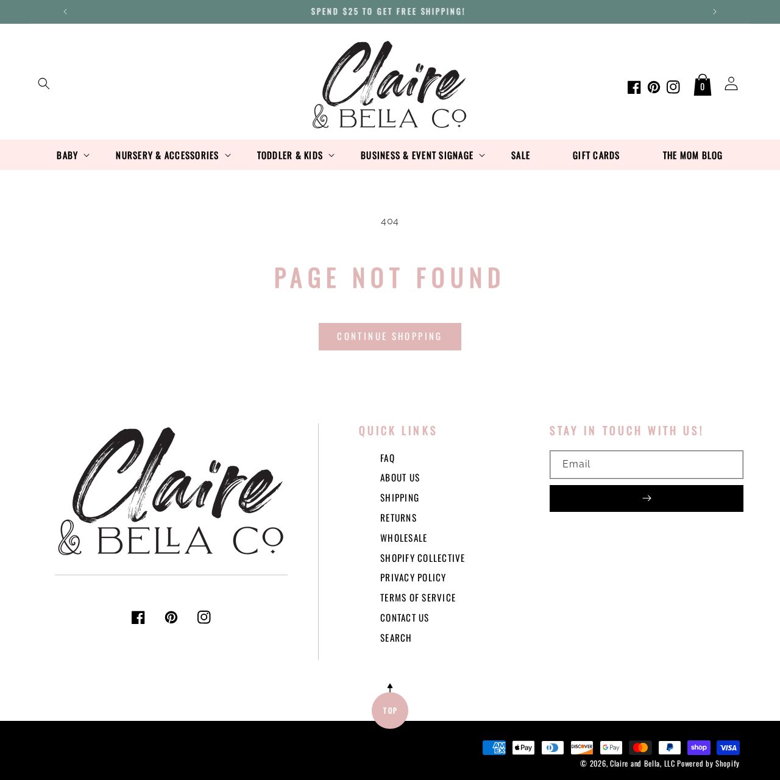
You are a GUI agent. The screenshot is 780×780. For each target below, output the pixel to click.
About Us (400, 477)
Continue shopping (389, 335)
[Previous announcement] (65, 11)
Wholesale (403, 537)
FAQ (387, 457)
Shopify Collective (423, 557)
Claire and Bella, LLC (642, 763)
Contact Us (405, 617)
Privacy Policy (413, 577)
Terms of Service (418, 597)
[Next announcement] (714, 11)
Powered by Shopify (708, 763)
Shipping (399, 497)
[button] (43, 83)
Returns (398, 517)
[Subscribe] (646, 498)
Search (396, 637)
